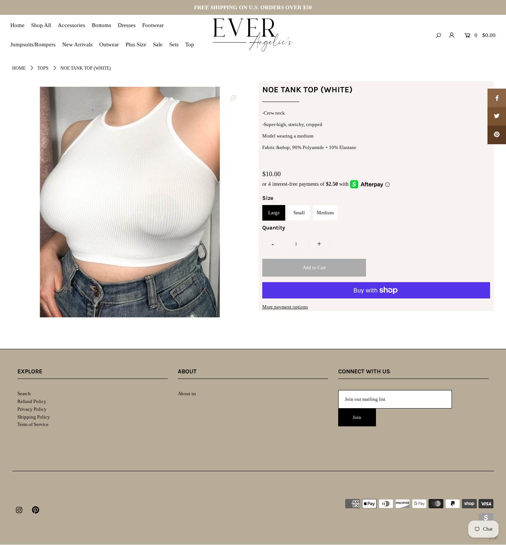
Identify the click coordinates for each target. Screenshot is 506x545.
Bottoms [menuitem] (101, 25)
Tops (43, 68)
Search (24, 393)
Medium (325, 212)
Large (274, 212)
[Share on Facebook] (496, 98)
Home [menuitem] (17, 25)
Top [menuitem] (189, 44)
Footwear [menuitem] (153, 25)
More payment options (285, 307)
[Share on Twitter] (496, 116)
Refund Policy (31, 401)
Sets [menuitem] (174, 44)
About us (187, 393)
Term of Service (33, 424)
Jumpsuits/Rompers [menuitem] (33, 44)
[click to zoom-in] (233, 98)
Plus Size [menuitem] (136, 44)
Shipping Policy (33, 417)
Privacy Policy (32, 409)
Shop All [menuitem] (41, 25)
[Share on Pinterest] (496, 135)
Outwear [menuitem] (109, 44)
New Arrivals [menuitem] (77, 44)
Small (299, 212)
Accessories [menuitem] (71, 25)
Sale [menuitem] (158, 44)
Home (19, 68)
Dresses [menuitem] (127, 25)
